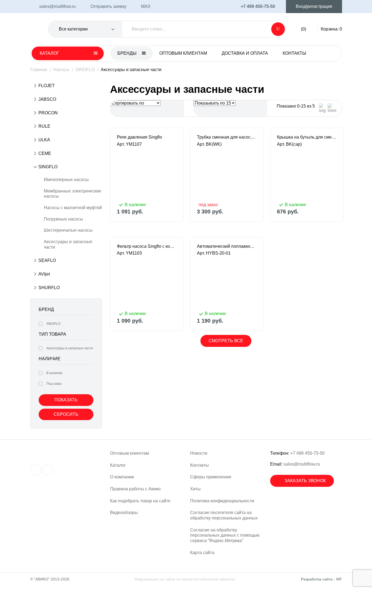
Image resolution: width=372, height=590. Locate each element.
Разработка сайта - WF (321, 579)
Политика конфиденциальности (222, 501)
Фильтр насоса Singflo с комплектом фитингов (147, 246)
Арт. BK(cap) (289, 144)
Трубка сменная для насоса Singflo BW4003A (227, 137)
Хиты (195, 489)
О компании (122, 477)
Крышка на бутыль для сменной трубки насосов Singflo (307, 137)
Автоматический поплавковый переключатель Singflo (227, 246)
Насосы (61, 69)
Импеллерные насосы (66, 179)
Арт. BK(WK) (209, 144)
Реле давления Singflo (139, 137)
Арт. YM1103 (129, 253)
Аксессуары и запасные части (68, 244)
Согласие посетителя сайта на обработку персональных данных (224, 515)
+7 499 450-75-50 (307, 453)
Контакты (294, 53)
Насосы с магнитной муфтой (73, 207)
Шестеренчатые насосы (68, 230)
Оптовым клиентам (183, 53)
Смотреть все (226, 340)
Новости (198, 453)
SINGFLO (84, 69)
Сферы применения (210, 477)
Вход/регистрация (314, 6)
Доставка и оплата (245, 53)
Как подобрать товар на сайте (140, 501)
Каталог (118, 465)
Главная (38, 69)
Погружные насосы (63, 219)
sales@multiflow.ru (301, 464)
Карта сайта (202, 552)
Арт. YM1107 (129, 144)
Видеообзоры (124, 512)
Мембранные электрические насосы (72, 194)
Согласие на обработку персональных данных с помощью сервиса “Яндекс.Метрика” (225, 535)
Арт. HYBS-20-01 (214, 253)
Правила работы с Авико (135, 489)
